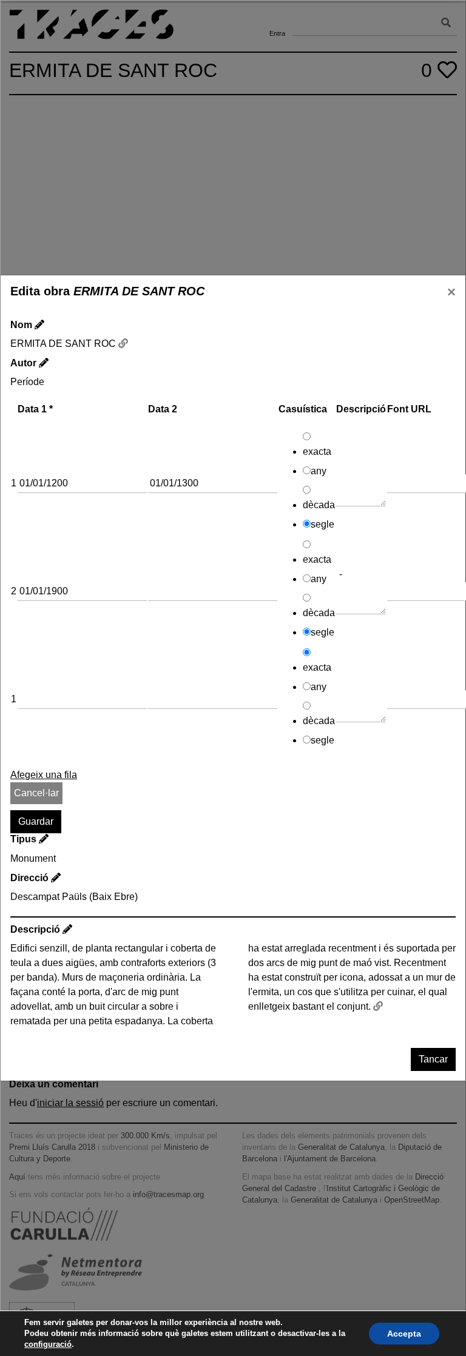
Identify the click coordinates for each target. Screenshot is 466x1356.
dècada (319, 505)
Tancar (433, 1059)
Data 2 (162, 409)
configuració (48, 1344)
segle (322, 524)
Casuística (303, 409)
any (318, 471)
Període (27, 382)
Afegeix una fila (43, 775)
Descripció (361, 409)
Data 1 (35, 409)
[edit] (39, 325)
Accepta (404, 1333)
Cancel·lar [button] (36, 793)
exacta (317, 451)
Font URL (409, 409)
